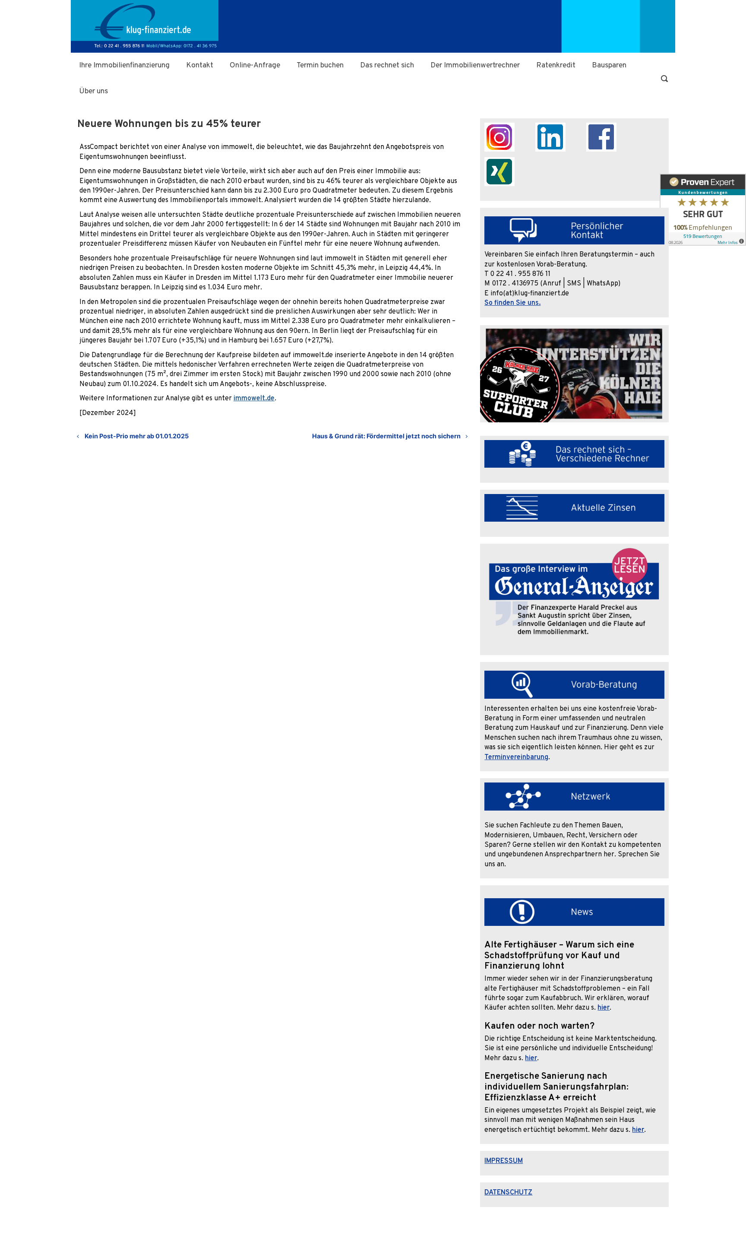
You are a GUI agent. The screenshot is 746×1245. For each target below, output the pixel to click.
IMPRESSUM (503, 1161)
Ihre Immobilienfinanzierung (124, 65)
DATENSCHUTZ (508, 1192)
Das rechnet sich (387, 65)
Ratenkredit (555, 65)
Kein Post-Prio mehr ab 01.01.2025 (137, 436)
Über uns (93, 91)
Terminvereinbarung (516, 757)
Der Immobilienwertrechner (475, 65)
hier (603, 1008)
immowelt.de (254, 398)
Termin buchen (320, 65)
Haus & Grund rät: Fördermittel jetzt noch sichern (386, 436)
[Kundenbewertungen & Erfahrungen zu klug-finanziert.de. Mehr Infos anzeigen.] (703, 212)
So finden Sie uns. (512, 303)
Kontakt (199, 65)
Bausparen (609, 65)
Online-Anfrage (255, 65)
